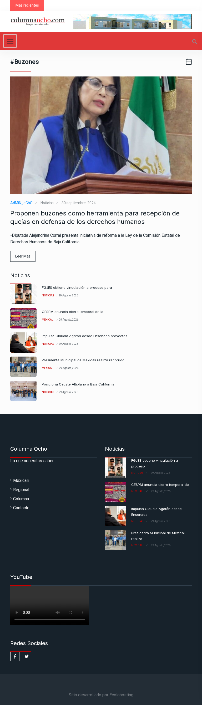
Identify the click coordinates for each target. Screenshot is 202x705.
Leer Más (23, 256)
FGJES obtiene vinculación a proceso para (77, 287)
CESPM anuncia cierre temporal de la (72, 312)
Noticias (47, 203)
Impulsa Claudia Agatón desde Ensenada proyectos (84, 336)
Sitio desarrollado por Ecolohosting (101, 694)
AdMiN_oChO (21, 203)
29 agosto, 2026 (68, 295)
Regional (21, 489)
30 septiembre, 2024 (79, 203)
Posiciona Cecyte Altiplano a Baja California (78, 384)
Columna (21, 498)
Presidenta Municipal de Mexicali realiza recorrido (83, 360)
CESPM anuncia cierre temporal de (160, 484)
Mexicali (48, 319)
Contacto (21, 507)
